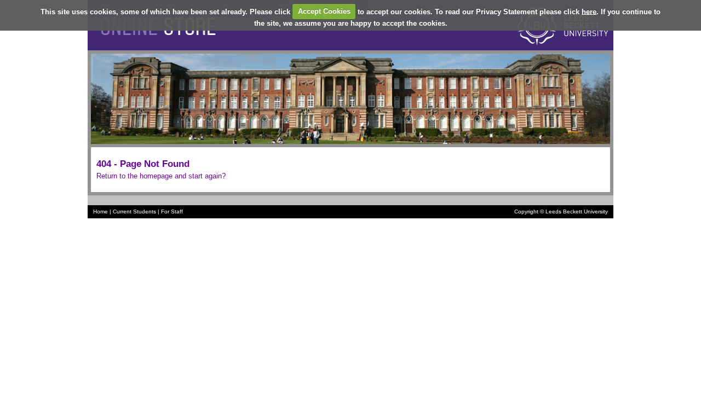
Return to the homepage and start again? (161, 176)
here (589, 11)
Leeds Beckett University (576, 211)
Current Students (134, 211)
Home (100, 211)
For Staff (172, 211)
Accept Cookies (324, 11)
